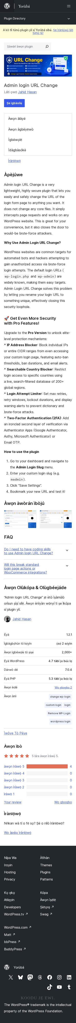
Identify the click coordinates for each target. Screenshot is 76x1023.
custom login (53, 704)
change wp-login (60, 696)
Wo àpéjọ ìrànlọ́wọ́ (17, 833)
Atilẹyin (9, 900)
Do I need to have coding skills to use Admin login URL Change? (28, 551)
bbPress (12, 942)
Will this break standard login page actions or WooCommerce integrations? (25, 568)
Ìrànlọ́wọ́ (14, 161)
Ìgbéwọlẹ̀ (15, 140)
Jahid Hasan (27, 92)
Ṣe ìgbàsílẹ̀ (14, 103)
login (67, 704)
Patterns (46, 879)
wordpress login (60, 721)
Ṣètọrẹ (47, 907)
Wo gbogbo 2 (63, 687)
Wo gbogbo (63, 802)
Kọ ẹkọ (9, 893)
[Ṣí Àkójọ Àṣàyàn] (69, 6)
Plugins (45, 872)
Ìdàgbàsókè (17, 150)
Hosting (10, 872)
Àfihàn (44, 858)
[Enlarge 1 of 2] (31, 515)
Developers (12, 907)
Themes (46, 865)
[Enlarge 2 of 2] (66, 515)
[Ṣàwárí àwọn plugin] (47, 46)
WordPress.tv (16, 914)
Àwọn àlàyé (17, 119)
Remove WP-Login (59, 713)
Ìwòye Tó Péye (15, 733)
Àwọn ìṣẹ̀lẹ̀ (48, 900)
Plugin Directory (15, 18)
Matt (9, 935)
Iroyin (8, 865)
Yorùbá (19, 967)
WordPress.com (18, 927)
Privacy (9, 879)
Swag (46, 914)
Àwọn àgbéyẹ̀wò (20, 129)
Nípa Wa (10, 858)
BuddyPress (15, 949)
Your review (12, 802)
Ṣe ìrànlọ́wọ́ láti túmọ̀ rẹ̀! (53, 31)
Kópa (44, 893)
